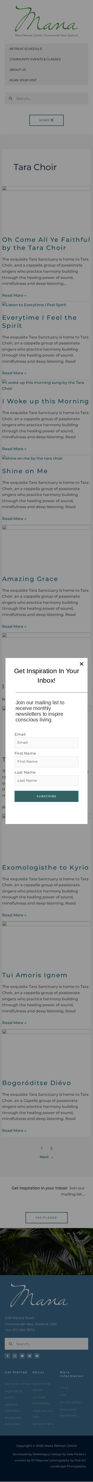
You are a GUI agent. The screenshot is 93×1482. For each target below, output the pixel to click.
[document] (46, 741)
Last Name (25, 772)
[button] (81, 664)
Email (20, 734)
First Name (25, 753)
